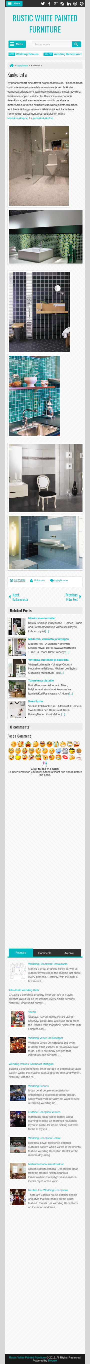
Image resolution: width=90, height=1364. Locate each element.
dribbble (75, 3)
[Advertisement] (45, 913)
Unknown (39, 580)
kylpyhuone (61, 580)
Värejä (32, 1011)
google (55, 3)
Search (76, 44)
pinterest (81, 3)
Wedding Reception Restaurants (48, 963)
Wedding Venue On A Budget (45, 1037)
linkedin (69, 3)
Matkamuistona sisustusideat (46, 1164)
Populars (21, 952)
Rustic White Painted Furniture (45, 23)
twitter (43, 3)
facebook (49, 3)
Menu (17, 3)
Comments (45, 953)
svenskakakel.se (42, 118)
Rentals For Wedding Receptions (48, 1190)
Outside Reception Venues (44, 1111)
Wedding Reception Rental (66, 54)
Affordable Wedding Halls (24, 990)
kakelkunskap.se (18, 118)
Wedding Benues (22, 54)
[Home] (11, 65)
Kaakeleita (17, 74)
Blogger (52, 1360)
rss (62, 3)
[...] (47, 631)
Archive (69, 953)
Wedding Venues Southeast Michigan (31, 1063)
